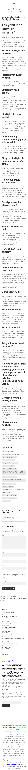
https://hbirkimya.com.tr (7, 598)
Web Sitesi (4, 565)
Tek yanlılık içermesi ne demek (9, 498)
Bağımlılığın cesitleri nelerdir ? (8, 612)
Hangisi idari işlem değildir (8, 465)
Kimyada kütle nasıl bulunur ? (8, 623)
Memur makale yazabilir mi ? (8, 635)
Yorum (3, 535)
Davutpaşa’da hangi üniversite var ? (9, 643)
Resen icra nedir (6, 492)
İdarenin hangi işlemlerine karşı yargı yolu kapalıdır (12, 480)
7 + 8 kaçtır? (5, 581)
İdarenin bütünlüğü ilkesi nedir (9, 477)
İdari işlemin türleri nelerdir (9, 483)
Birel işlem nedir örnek (8, 451)
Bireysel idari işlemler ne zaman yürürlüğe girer (13, 454)
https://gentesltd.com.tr (21, 598)
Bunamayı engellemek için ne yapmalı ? (10, 616)
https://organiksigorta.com (8, 596)
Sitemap (2, 600)
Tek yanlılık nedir (6, 501)
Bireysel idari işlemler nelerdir (9, 457)
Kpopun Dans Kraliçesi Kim (10, 518)
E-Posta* (4, 559)
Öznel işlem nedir (19, 489)
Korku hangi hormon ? (6, 631)
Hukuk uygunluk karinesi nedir (9, 468)
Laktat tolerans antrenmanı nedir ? (9, 627)
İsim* (3, 552)
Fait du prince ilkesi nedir (8, 460)
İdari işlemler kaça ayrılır (8, 486)
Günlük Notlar (14, 9)
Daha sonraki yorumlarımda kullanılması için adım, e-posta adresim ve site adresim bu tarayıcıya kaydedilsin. (13, 576)
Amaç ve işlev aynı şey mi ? (7, 620)
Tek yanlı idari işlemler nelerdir (9, 495)
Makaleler (9, 448)
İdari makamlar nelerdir (8, 489)
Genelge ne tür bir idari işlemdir (10, 463)
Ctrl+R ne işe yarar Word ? (7, 647)
